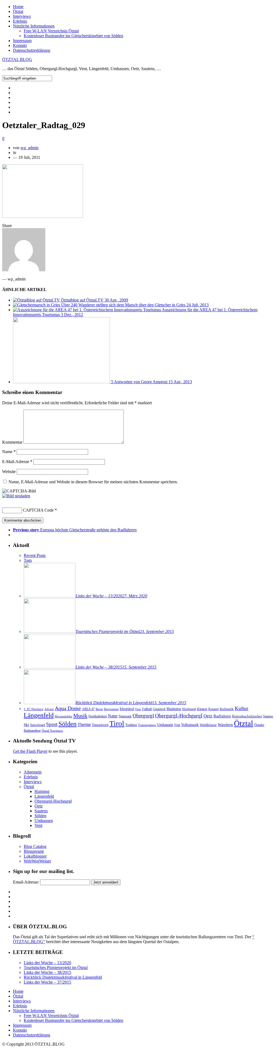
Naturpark (125, 716)
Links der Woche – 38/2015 (47, 972)
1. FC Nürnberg (33, 709)
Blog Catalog (35, 846)
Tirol (116, 724)
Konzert (213, 709)
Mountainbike (63, 716)
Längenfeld (39, 715)
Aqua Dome (68, 708)
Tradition (131, 725)
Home (18, 6)
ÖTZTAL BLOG (17, 59)
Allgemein (33, 772)
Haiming (174, 708)
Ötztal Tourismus (52, 730)
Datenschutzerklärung (31, 50)
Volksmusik (190, 725)
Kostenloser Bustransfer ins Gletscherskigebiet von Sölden (73, 35)
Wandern (225, 725)
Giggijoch (159, 709)
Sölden (67, 723)
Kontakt (20, 45)
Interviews (22, 16)
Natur (113, 716)
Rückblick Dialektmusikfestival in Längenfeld (63, 977)
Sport (51, 724)
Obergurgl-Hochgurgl (178, 715)
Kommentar (12, 442)
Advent (49, 709)
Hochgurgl (189, 709)
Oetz (207, 715)
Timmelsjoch (100, 725)
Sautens (268, 716)
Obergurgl (143, 715)
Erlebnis (20, 21)
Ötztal (18, 11)
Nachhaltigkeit (97, 716)
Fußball (147, 709)
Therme (84, 724)
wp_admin (29, 147)
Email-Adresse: (26, 882)
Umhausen (165, 725)
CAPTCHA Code (38, 510)
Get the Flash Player (30, 751)
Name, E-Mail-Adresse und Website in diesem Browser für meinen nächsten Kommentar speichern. (93, 482)
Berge (99, 709)
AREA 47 (88, 709)
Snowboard (37, 725)
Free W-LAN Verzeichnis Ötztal (51, 31)
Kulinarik (227, 709)
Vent (177, 725)
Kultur (241, 708)
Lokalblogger (35, 856)
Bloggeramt (34, 851)
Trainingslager (147, 725)
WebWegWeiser (37, 861)
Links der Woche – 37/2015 (47, 982)
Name (9, 451)
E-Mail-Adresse (17, 461)
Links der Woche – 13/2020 (47, 962)
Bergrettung (111, 709)
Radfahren (222, 716)
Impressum (22, 40)
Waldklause (208, 725)
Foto (138, 709)
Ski (26, 725)
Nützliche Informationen (33, 26)
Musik (80, 715)
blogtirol (127, 708)
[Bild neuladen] (16, 496)
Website (9, 471)
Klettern (202, 709)
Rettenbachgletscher (247, 716)
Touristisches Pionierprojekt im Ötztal (56, 967)
